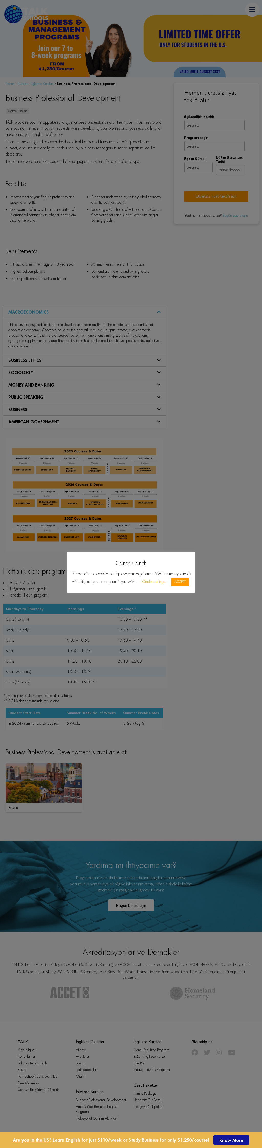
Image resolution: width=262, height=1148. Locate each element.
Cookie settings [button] (153, 581)
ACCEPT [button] (180, 582)
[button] (231, 1140)
